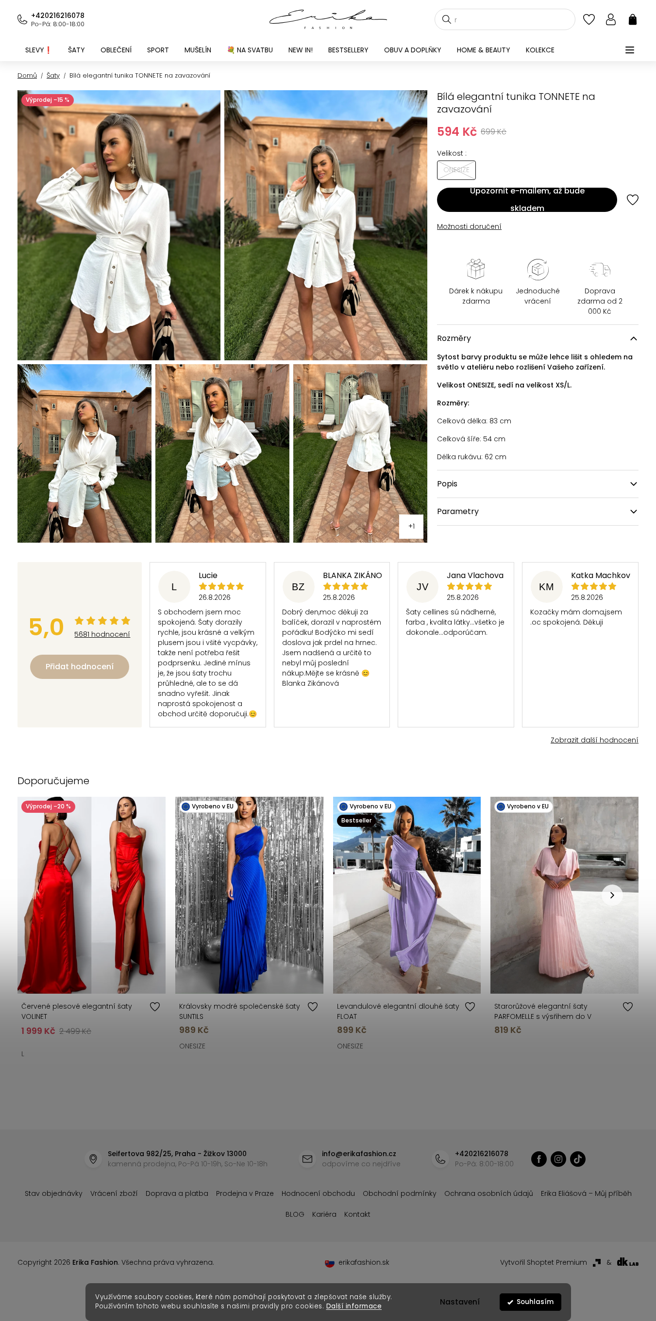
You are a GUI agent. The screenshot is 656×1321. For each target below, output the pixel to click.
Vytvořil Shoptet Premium (543, 1262)
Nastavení (460, 1302)
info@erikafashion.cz (359, 1154)
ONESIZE (192, 1046)
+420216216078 (57, 15)
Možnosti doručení (469, 226)
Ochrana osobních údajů (488, 1193)
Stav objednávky (54, 1193)
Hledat (446, 19)
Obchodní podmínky (400, 1193)
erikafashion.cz (539, 1159)
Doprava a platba (177, 1193)
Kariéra (324, 1214)
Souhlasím (535, 1301)
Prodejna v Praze (245, 1193)
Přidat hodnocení (80, 666)
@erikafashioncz (578, 1159)
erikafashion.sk (363, 1262)
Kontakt (357, 1214)
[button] (612, 895)
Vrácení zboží (114, 1193)
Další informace (354, 1306)
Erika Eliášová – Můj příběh (586, 1193)
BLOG (295, 1214)
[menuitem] (38, 50)
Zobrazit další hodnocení (595, 740)
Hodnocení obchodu (318, 1193)
